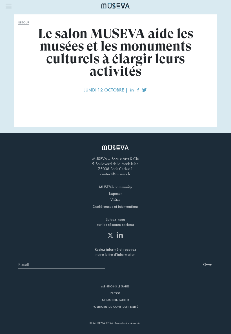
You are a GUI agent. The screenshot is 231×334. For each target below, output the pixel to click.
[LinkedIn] (119, 234)
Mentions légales (115, 286)
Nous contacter (115, 300)
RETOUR (23, 22)
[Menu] (8, 5)
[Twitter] (112, 235)
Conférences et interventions (116, 206)
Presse (115, 293)
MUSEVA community (115, 186)
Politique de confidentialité (115, 307)
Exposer (115, 193)
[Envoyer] (208, 263)
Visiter (115, 199)
